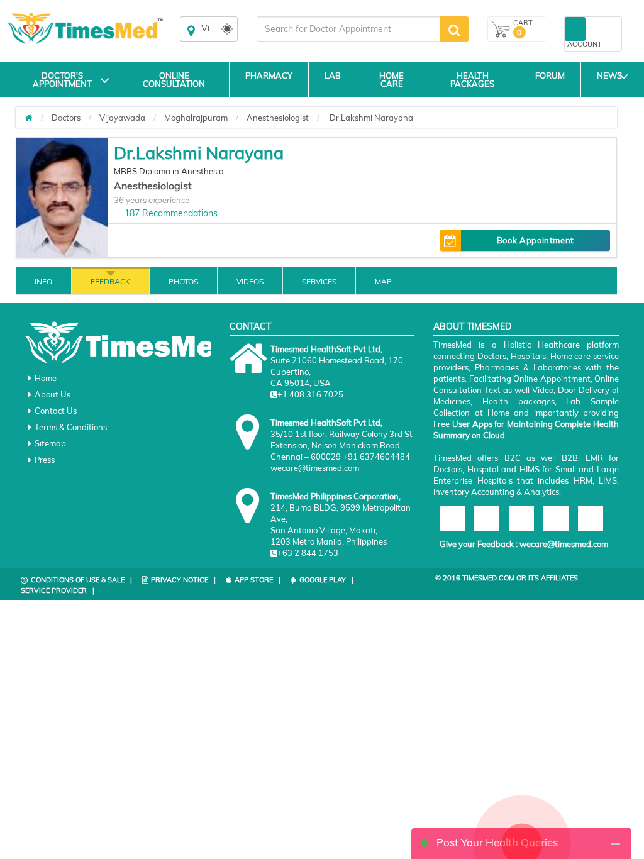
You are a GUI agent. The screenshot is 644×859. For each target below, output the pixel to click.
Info (43, 281)
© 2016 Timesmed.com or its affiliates (506, 578)
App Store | (257, 579)
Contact (250, 326)
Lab (333, 75)
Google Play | (326, 579)
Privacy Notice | (183, 579)
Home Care (391, 79)
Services (319, 281)
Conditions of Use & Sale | (81, 579)
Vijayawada (122, 118)
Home (46, 378)
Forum (550, 75)
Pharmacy (268, 75)
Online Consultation (174, 79)
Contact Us (56, 411)
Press (45, 460)
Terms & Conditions (71, 427)
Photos (183, 281)
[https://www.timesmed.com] (29, 117)
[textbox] (348, 29)
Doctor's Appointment (62, 79)
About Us (52, 394)
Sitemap (50, 443)
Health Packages (472, 79)
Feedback (110, 281)
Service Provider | (57, 590)
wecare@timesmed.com (563, 544)
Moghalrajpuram (196, 118)
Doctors (66, 118)
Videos (250, 281)
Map (383, 281)
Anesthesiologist (278, 118)
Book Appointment (535, 240)
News (609, 75)
